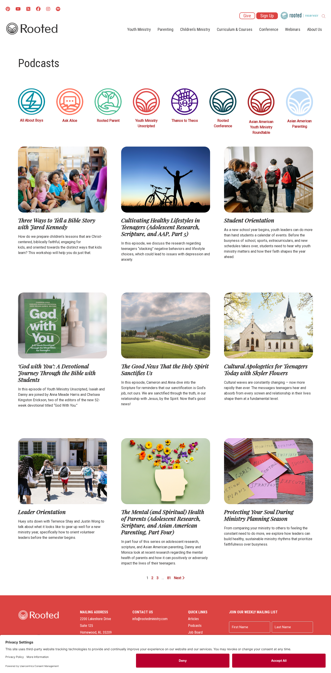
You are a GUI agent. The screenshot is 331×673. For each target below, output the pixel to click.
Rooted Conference (223, 123)
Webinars (292, 29)
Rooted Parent (108, 120)
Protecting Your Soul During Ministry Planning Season (258, 515)
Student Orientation (249, 220)
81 (169, 578)
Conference (268, 29)
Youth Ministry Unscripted (146, 123)
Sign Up (267, 15)
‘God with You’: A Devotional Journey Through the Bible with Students (57, 372)
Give (247, 15)
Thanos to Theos (185, 120)
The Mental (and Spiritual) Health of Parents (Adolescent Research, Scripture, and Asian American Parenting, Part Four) (162, 522)
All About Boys (31, 120)
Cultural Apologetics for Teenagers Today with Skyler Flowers (266, 369)
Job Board (195, 632)
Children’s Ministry (195, 29)
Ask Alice (69, 120)
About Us (314, 29)
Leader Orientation (42, 511)
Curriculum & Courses (234, 29)
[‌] (28, 9)
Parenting (165, 29)
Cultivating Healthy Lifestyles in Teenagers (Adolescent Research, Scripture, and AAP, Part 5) (160, 226)
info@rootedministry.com (150, 619)
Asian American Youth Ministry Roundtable (261, 127)
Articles (193, 619)
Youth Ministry (139, 29)
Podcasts (195, 625)
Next (178, 578)
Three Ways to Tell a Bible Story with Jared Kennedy (56, 223)
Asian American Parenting (299, 124)
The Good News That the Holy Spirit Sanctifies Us (165, 369)
